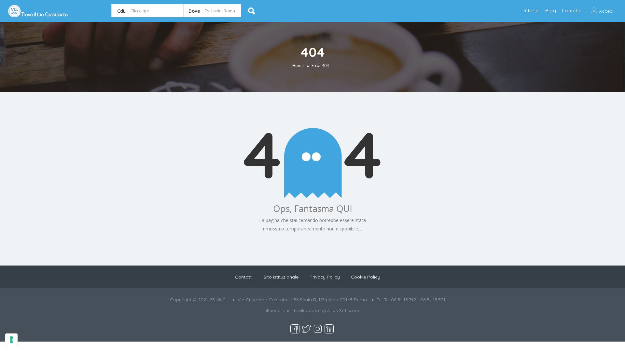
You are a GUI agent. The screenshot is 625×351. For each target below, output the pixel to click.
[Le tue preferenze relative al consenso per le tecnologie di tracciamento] (11, 339)
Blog (550, 10)
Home (298, 65)
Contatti (571, 10)
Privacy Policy (325, 277)
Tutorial (531, 10)
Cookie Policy (365, 277)
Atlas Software (343, 310)
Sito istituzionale (281, 277)
